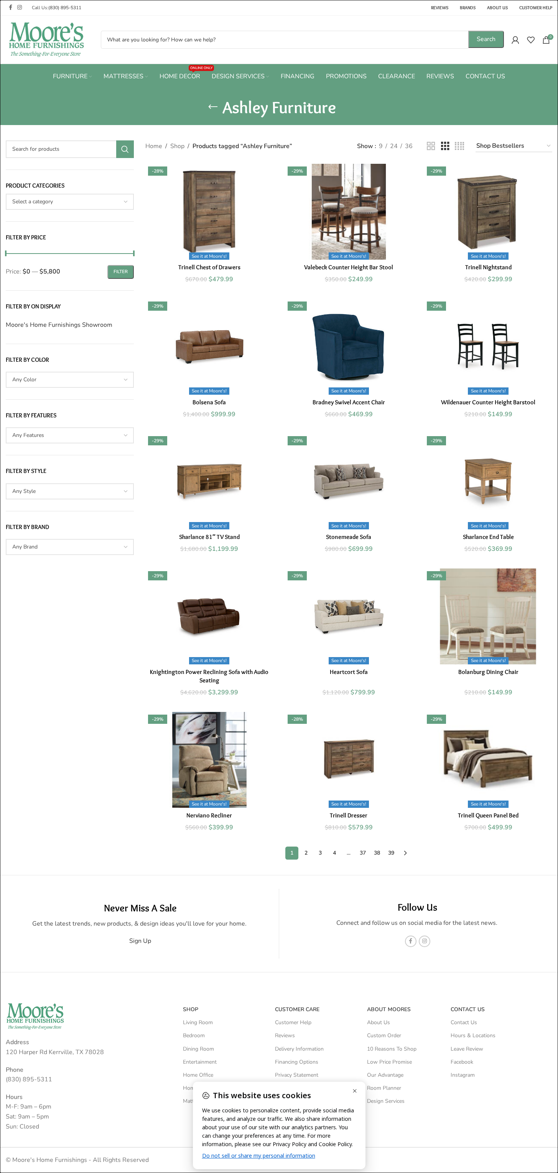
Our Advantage (385, 1075)
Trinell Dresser (348, 815)
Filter (121, 272)
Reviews (285, 1035)
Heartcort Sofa (349, 671)
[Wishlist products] (530, 40)
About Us (378, 1022)
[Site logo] (46, 39)
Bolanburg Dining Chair (488, 671)
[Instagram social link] (19, 7)
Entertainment (200, 1062)
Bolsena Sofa (209, 402)
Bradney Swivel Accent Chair (349, 402)
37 (363, 853)
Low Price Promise (389, 1062)
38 (377, 853)
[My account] (515, 40)
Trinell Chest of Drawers (209, 267)
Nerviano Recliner (209, 815)
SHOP (190, 1009)
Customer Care (297, 1009)
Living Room (198, 1022)
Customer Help (293, 1022)
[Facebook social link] (10, 7)
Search (486, 39)
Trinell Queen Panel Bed (488, 815)
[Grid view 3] (445, 146)
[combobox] (70, 202)
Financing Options (296, 1062)
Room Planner (384, 1088)
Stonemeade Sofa (348, 536)
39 (391, 853)
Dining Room (198, 1049)
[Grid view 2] (431, 146)
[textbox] (70, 201)
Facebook (462, 1062)
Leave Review (467, 1049)
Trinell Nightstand (488, 267)
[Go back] (212, 107)
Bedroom (194, 1035)
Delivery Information (299, 1049)
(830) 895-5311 (64, 8)
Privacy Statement (296, 1075)
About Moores (389, 1009)
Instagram (463, 1075)
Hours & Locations (473, 1035)
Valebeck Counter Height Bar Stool (348, 267)
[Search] (125, 149)
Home (153, 146)
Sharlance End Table (488, 536)
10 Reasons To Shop (391, 1049)
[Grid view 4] (459, 146)
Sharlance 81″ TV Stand (209, 536)
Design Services (386, 1101)
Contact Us (464, 1022)
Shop (177, 146)
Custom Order (384, 1035)
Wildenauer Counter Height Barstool (488, 402)
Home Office (198, 1075)
